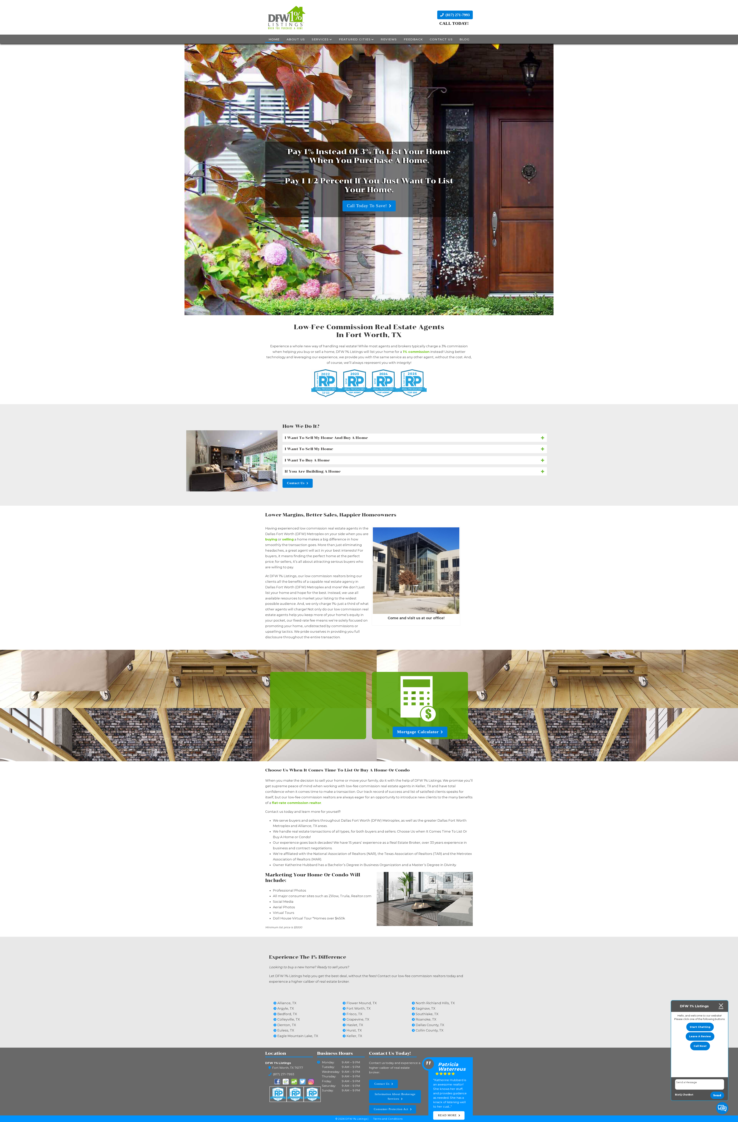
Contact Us (441, 39)
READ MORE (447, 1110)
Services (320, 39)
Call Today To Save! (367, 191)
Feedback (413, 39)
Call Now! (700, 1045)
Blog (464, 39)
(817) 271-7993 (457, 15)
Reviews (389, 39)
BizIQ (678, 1094)
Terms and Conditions (388, 1118)
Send (717, 1095)
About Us (296, 39)
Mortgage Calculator (418, 732)
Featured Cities (355, 39)
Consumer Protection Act (391, 1109)
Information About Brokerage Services (395, 1096)
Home (274, 39)
